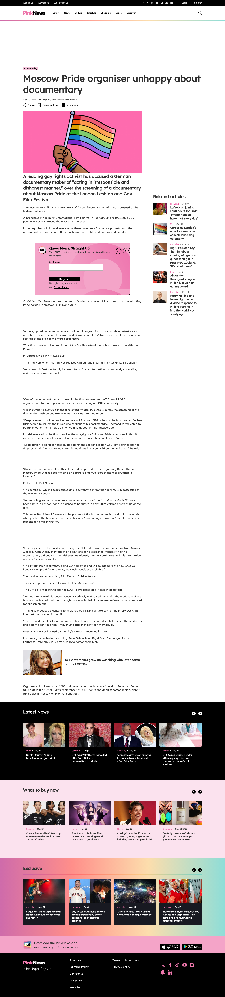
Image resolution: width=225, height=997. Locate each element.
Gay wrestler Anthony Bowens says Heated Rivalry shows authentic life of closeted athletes (88, 916)
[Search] (200, 13)
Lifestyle (91, 12)
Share (31, 105)
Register (197, 2)
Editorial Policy (79, 966)
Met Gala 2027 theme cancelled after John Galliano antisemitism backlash (89, 758)
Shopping (106, 12)
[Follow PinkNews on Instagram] (192, 965)
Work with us (61, 2)
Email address (60, 262)
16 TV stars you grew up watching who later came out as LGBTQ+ (102, 662)
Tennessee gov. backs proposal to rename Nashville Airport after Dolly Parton (134, 758)
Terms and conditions (125, 960)
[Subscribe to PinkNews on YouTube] (184, 965)
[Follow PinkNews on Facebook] (170, 965)
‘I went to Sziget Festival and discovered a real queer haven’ (134, 913)
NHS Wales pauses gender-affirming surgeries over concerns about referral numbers (178, 760)
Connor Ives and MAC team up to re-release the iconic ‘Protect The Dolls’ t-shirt (43, 836)
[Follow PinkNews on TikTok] (177, 965)
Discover (131, 12)
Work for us (77, 987)
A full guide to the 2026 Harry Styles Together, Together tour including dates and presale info (135, 836)
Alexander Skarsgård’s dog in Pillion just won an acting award (182, 281)
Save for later (51, 105)
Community (30, 68)
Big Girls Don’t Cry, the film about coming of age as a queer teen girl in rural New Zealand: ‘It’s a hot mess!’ (183, 257)
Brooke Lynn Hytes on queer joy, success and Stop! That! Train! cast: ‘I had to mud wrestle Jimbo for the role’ (181, 916)
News (67, 12)
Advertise (43, 2)
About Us (28, 2)
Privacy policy (121, 966)
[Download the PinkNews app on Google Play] (192, 947)
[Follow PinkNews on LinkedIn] (171, 3)
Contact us (76, 973)
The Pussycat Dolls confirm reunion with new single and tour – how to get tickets (87, 836)
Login (184, 2)
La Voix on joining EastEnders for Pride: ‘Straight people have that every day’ (184, 213)
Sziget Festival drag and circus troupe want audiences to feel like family (43, 914)
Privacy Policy (61, 287)
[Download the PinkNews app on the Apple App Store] (170, 947)
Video (119, 12)
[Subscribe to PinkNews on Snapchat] (162, 973)
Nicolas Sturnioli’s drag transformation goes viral (40, 757)
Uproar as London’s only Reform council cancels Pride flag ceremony (183, 233)
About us (75, 960)
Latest (56, 12)
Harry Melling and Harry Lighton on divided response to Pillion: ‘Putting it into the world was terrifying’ (183, 305)
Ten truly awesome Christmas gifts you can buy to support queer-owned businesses (179, 836)
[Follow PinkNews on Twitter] (162, 965)
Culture (78, 12)
